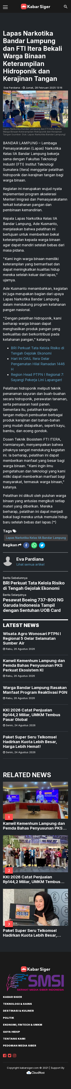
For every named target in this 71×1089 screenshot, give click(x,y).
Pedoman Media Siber (19, 1045)
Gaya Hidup (11, 1031)
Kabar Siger (12, 996)
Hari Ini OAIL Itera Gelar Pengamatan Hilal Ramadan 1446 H (38, 364)
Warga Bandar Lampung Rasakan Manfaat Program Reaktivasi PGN (35, 690)
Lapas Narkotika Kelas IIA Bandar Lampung (36, 537)
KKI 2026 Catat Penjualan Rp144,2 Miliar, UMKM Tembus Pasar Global (31, 715)
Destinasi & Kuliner (18, 1010)
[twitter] (42, 545)
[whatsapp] (34, 545)
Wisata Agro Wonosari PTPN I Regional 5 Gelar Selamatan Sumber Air (32, 638)
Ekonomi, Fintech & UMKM (22, 1024)
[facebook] (26, 545)
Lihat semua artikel (30, 564)
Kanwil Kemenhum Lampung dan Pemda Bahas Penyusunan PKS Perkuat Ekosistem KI (34, 665)
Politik (8, 1017)
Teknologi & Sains (17, 1003)
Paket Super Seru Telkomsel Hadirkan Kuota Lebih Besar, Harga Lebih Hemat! (30, 742)
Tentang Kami (14, 1038)
